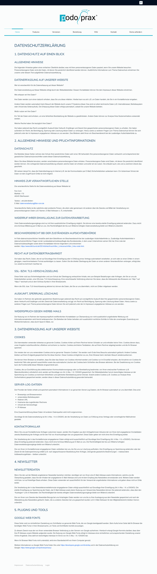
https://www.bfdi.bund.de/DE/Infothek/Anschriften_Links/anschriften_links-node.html (52, 246)
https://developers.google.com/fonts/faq (75, 545)
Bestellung (77, 32)
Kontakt (114, 32)
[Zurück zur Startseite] (78, 17)
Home (17, 32)
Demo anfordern (135, 32)
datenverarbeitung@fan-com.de (32, 203)
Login (47, 565)
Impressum (18, 565)
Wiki (96, 32)
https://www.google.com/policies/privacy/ (36, 547)
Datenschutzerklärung (34, 565)
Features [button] (36, 32)
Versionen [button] (56, 32)
